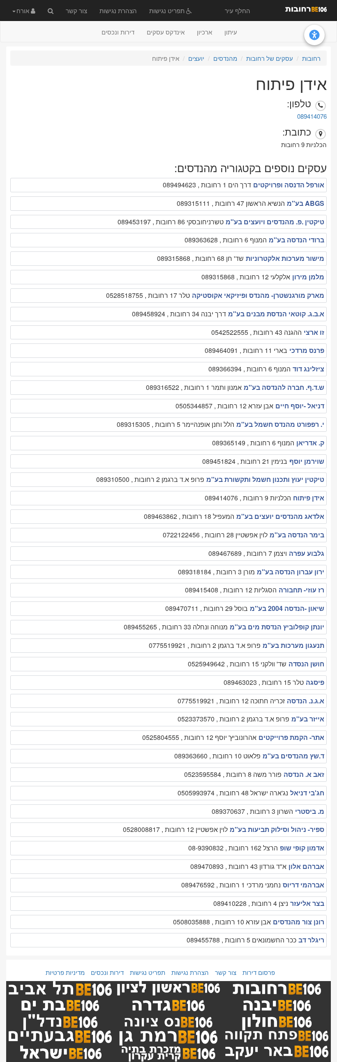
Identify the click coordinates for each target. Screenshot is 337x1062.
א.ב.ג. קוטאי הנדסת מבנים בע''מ (276, 313)
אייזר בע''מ (307, 718)
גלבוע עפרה (306, 553)
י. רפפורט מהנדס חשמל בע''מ (280, 424)
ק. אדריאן (310, 442)
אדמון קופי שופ (302, 847)
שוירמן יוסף (306, 461)
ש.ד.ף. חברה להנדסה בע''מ (284, 387)
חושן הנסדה (306, 663)
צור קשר (76, 10)
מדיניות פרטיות (65, 972)
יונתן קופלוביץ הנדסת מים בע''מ (277, 626)
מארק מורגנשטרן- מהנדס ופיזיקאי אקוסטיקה (258, 295)
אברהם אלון (306, 866)
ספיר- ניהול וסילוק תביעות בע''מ (277, 829)
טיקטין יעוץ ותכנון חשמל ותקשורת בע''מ (265, 479)
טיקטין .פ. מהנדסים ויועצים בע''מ (275, 221)
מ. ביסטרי (309, 811)
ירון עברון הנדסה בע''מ (290, 571)
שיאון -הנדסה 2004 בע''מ (287, 608)
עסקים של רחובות (269, 58)
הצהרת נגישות (118, 10)
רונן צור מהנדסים (298, 921)
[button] (24, 10)
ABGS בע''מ (305, 203)
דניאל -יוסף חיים (299, 405)
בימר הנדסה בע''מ (297, 534)
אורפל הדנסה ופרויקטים (288, 184)
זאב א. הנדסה (304, 774)
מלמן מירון (308, 276)
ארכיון (204, 32)
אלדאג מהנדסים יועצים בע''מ (280, 516)
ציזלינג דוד (308, 368)
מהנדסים (225, 58)
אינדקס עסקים (166, 32)
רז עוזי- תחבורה (301, 589)
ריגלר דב (311, 940)
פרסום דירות (258, 972)
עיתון (230, 32)
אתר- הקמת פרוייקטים (291, 737)
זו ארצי (314, 332)
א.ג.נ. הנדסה (305, 700)
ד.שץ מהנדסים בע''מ (293, 755)
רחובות (311, 58)
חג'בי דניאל (307, 792)
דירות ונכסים (118, 32)
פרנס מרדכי (306, 350)
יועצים (196, 58)
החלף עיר (237, 10)
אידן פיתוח (308, 497)
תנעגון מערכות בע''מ (293, 645)
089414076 (312, 116)
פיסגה (315, 682)
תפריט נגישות (167, 10)
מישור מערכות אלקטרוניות (285, 258)
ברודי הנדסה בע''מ (296, 239)
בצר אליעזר (307, 903)
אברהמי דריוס (303, 884)
